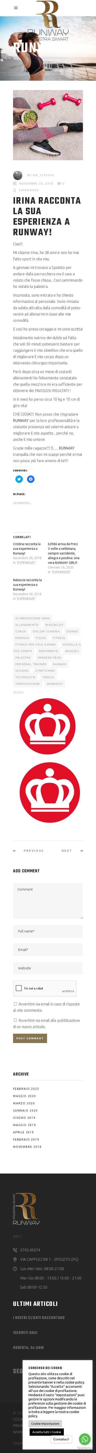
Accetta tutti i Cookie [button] (46, 1432)
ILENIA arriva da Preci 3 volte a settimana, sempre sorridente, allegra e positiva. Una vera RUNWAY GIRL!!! (63, 553)
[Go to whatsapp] (85, 1439)
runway (59, 664)
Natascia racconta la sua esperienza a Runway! (27, 584)
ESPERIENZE (29, 190)
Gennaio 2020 (25, 1110)
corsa (20, 631)
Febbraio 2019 (26, 1139)
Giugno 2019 (24, 1117)
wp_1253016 (43, 175)
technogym (25, 677)
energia (22, 637)
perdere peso (49, 657)
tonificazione (27, 683)
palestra (23, 657)
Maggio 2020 (24, 1096)
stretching (45, 670)
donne (72, 631)
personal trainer (30, 664)
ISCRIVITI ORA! (25, 1333)
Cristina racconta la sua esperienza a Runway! (27, 548)
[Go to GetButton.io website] (84, 1448)
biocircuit (54, 624)
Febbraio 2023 (26, 1088)
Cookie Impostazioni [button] (45, 1423)
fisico (41, 637)
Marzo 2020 (24, 1103)
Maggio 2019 (24, 1125)
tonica (48, 677)
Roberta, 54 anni (28, 1348)
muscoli (72, 650)
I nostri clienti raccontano (39, 1318)
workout (55, 683)
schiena (22, 670)
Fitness (59, 637)
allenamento (27, 624)
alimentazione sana (32, 618)
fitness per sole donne (35, 644)
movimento (48, 650)
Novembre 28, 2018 (36, 183)
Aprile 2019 (23, 1132)
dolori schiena (46, 631)
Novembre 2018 (27, 1146)
